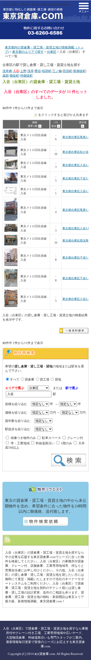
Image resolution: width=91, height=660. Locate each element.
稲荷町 (46, 71)
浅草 (30, 71)
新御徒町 (79, 71)
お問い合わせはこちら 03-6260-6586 (45, 31)
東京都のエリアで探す (28, 52)
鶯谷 (38, 71)
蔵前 (5, 75)
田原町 (67, 71)
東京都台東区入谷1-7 (76, 191)
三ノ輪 (57, 71)
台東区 (51, 52)
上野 (23, 71)
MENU (84, 7)
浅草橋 (7, 71)
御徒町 (14, 75)
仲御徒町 (26, 75)
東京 (36, 654)
